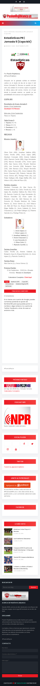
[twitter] (20, 2)
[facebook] (16, 2)
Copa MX (25, 282)
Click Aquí (28, 277)
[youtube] (15, 449)
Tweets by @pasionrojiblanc (14, 467)
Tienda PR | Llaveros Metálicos (24, 557)
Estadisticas (9, 284)
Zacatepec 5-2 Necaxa (12, 109)
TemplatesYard (21, 683)
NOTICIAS (11, 32)
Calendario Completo (12, 391)
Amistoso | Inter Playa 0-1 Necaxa (22, 530)
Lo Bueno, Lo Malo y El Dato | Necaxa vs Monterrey (23, 568)
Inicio (5, 32)
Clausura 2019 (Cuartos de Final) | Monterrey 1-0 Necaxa (23, 549)
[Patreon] (7, 444)
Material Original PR (22, 284)
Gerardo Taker (10, 46)
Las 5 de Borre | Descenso (22, 539)
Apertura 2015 (15, 282)
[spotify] (15, 444)
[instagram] (24, 2)
